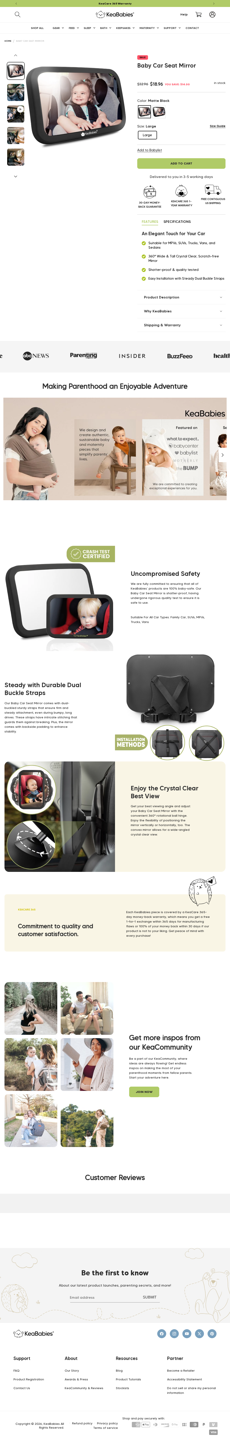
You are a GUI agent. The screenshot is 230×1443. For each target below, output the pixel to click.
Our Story (72, 1370)
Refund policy (82, 1423)
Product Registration (28, 1379)
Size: (146, 126)
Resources (127, 1358)
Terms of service (105, 1428)
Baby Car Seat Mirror (30, 40)
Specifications (177, 221)
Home (7, 40)
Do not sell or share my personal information (191, 1390)
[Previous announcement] (16, 3)
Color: (153, 100)
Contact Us (21, 1388)
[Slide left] (15, 55)
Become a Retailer (181, 1370)
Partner (175, 1358)
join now (144, 1092)
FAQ (16, 1370)
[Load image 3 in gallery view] (16, 136)
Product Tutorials (128, 1379)
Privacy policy (107, 1423)
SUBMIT (150, 1297)
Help (184, 14)
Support (21, 1358)
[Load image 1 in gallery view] (16, 71)
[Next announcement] (214, 3)
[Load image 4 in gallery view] (16, 157)
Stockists (122, 1388)
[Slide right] (15, 176)
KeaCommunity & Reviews (84, 1388)
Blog (119, 1370)
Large (150, 136)
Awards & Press (76, 1379)
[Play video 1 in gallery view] (16, 114)
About (71, 1358)
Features (150, 221)
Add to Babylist (149, 150)
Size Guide (218, 126)
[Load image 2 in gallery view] (16, 92)
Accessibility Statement (184, 1379)
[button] (18, 14)
